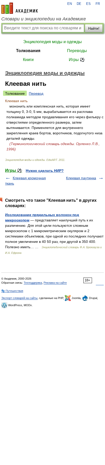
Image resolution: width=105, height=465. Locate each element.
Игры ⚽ (77, 59)
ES (88, 4)
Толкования (28, 51)
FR (98, 4)
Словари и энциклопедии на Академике (43, 18)
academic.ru (19, 8)
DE (79, 4)
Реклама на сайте (55, 282)
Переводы (77, 51)
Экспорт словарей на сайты (19, 298)
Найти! (93, 28)
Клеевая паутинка (81, 178)
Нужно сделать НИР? (45, 171)
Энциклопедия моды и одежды (52, 42)
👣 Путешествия (12, 290)
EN (69, 4)
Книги (28, 59)
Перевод (36, 93)
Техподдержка (33, 282)
